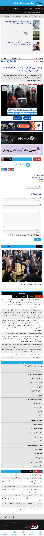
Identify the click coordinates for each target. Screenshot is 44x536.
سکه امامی (38, 449)
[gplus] (9, 169)
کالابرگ (39, 412)
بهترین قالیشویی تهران (35, 445)
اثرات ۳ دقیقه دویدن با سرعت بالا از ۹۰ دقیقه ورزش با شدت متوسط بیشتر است (19, 43)
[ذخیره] (8, 61)
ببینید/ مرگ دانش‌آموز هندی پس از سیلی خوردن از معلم (26, 495)
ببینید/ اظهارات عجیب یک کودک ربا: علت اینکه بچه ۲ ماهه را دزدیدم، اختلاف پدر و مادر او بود (21, 490)
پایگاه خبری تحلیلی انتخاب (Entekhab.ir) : (30, 84)
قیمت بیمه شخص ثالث (34, 428)
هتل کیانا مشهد (37, 387)
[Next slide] (3, 246)
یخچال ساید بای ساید (35, 374)
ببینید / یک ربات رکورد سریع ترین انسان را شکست (27, 509)
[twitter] (2, 169)
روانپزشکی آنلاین (36, 462)
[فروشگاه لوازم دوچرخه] (22, 138)
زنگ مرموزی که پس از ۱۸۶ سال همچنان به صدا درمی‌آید (19, 33)
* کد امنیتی (38, 229)
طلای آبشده (38, 457)
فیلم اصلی (23, 123)
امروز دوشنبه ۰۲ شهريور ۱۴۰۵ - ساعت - (30, 8)
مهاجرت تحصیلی (36, 420)
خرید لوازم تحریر (37, 378)
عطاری (40, 395)
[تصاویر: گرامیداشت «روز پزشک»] (22, 266)
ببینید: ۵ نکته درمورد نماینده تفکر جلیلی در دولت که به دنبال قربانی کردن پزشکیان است (21, 482)
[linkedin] (12, 169)
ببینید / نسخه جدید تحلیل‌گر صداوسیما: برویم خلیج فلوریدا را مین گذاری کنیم (21, 499)
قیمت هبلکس (37, 424)
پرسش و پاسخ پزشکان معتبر (33, 366)
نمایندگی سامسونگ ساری (34, 399)
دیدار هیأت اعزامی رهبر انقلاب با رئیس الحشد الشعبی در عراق (24, 358)
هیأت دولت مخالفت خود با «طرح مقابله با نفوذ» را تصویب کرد (24, 333)
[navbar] (42, 8)
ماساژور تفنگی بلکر (36, 391)
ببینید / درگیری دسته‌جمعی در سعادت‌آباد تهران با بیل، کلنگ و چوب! (23, 486)
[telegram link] (9, 517)
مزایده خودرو (38, 441)
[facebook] (5, 169)
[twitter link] (5, 517)
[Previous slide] (9, 246)
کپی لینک (37, 159)
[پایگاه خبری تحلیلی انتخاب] (39, 3)
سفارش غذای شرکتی (35, 432)
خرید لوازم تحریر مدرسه (34, 370)
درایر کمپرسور (38, 407)
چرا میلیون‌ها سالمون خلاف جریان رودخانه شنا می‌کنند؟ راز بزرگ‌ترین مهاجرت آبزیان (18, 22)
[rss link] (13, 517)
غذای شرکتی (38, 403)
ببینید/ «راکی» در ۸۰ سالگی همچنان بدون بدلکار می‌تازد (26, 355)
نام (40, 197)
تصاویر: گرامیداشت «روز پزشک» (31, 284)
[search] (2, 8)
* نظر (39, 211)
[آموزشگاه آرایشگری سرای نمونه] (22, 150)
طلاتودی (39, 416)
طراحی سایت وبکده (36, 437)
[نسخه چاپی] (2, 61)
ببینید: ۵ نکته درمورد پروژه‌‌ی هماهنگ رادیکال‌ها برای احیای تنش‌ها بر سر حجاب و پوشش (21, 505)
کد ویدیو (17, 118)
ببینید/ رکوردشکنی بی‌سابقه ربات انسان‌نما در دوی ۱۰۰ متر (26, 475)
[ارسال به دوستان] (5, 61)
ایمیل (39, 204)
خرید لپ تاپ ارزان (36, 382)
